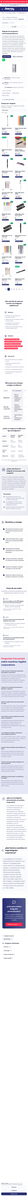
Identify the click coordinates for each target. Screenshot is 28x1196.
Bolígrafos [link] (21, 19)
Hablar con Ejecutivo (18, 56)
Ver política (20, 1184)
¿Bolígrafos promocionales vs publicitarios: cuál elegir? (12, 777)
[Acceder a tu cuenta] (23, 9)
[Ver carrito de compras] (26, 9)
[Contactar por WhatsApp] (3, 60)
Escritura (15, 19)
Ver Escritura (7, 939)
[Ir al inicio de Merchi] (9, 9)
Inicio (3, 17)
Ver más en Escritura (9, 99)
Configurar (14, 1190)
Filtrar (14, 26)
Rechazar (14, 1187)
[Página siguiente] (22, 289)
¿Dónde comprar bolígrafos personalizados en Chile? (13, 748)
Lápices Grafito (15, 93)
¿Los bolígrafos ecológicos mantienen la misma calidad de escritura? (11, 733)
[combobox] (14, 110)
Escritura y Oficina (7, 19)
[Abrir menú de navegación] (2, 9)
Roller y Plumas (5, 95)
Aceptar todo (14, 1193)
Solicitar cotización (13, 924)
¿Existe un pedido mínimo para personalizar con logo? (12, 702)
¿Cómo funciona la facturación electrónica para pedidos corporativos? (12, 671)
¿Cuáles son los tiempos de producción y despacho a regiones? (12, 688)
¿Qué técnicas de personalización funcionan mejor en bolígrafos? (12, 717)
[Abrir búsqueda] (21, 9)
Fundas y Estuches (6, 93)
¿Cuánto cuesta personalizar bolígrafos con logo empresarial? (12, 762)
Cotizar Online (6, 56)
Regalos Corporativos (11, 17)
